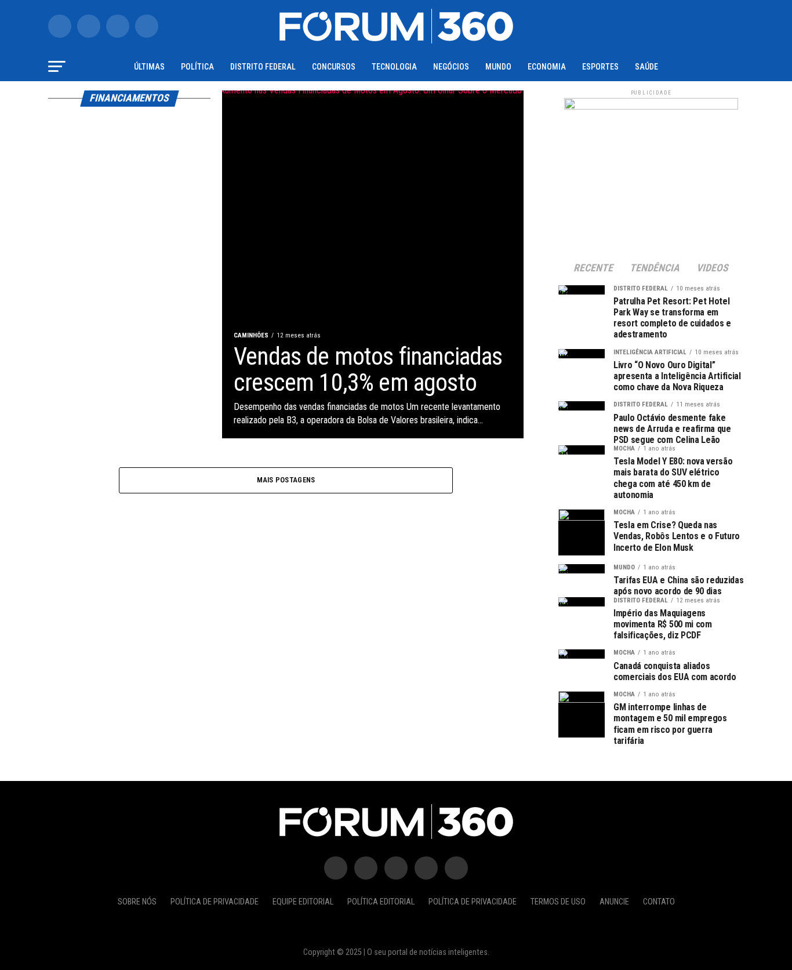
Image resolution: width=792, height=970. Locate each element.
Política (197, 66)
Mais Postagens (286, 479)
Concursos (333, 66)
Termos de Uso (558, 902)
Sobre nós (137, 902)
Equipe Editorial (303, 902)
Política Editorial (381, 902)
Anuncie (614, 902)
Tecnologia (394, 66)
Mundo (498, 66)
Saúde (646, 66)
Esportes (600, 66)
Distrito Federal (263, 66)
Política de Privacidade (214, 902)
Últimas (149, 66)
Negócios (451, 66)
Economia (547, 66)
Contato (659, 902)
